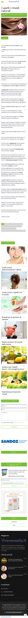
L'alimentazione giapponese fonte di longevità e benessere (15, 560)
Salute (4, 387)
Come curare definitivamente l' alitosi (11, 268)
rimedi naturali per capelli (11, 224)
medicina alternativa (7, 226)
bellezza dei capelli (20, 230)
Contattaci (5, 584)
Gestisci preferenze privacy (15, 612)
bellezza (20, 224)
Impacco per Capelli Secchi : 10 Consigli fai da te (13, 368)
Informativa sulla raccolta (6, 616)
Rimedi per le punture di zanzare (11, 318)
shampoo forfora (17, 226)
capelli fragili (12, 228)
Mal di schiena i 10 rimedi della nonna (12, 343)
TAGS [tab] (14, 525)
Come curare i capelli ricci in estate (12, 293)
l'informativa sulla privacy (18, 422)
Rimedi (4, 337)
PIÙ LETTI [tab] (14, 518)
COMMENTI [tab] (14, 521)
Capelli (5, 38)
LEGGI (24, 266)
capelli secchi (5, 228)
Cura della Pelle (7, 312)
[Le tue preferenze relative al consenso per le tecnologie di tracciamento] (25, 615)
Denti (4, 263)
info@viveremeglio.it (8, 595)
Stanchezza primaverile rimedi (11, 393)
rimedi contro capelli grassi (8, 230)
